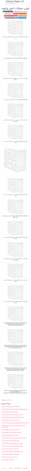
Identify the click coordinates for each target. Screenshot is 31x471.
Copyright (25, 468)
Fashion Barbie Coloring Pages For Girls (11, 429)
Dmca (4, 468)
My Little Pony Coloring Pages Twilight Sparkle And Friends (15, 423)
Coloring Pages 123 (15, 1)
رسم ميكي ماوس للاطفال (10, 18)
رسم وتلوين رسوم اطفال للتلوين (19, 13)
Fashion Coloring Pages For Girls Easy (10, 454)
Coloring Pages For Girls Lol (8, 459)
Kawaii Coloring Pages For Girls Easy (10, 449)
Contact (10, 468)
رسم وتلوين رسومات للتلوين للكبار (21, 11)
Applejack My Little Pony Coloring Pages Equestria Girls (14, 409)
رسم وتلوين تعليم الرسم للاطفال (10, 15)
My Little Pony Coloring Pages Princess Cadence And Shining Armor (14, 426)
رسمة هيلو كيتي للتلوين (8, 11)
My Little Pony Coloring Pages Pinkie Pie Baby (12, 446)
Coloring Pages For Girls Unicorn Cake (10, 420)
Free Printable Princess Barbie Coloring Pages (12, 443)
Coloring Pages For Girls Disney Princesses (12, 432)
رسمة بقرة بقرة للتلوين (21, 18)
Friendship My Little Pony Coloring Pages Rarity (13, 417)
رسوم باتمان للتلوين (23, 15)
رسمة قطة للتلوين (8, 13)
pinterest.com (9, 400)
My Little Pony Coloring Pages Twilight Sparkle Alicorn (14, 438)
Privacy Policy (17, 468)
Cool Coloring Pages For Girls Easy (10, 412)
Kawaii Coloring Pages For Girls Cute (10, 435)
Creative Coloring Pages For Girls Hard (11, 406)
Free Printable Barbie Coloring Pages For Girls (12, 451)
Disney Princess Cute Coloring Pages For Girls (12, 414)
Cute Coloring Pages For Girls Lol (9, 457)
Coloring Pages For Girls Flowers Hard (10, 440)
